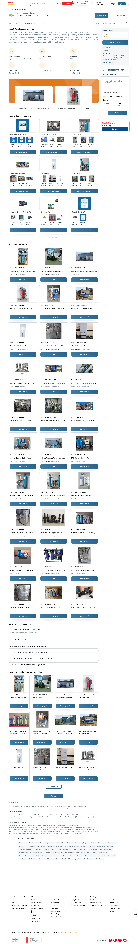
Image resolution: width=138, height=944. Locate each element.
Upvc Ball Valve (88, 859)
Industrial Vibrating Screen (37, 846)
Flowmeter (59, 846)
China (18, 932)
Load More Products (53, 786)
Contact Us (34, 915)
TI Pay (53, 905)
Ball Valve (64, 855)
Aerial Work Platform (80, 849)
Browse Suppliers (95, 902)
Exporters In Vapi (107, 62)
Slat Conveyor (91, 852)
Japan (13, 932)
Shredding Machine (25, 849)
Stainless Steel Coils (45, 859)
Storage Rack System (95, 849)
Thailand (29, 932)
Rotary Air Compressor (72, 846)
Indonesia (43, 932)
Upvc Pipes (77, 859)
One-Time (109, 96)
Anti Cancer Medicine (76, 855)
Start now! (115, 129)
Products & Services (28, 23)
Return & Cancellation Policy (19, 905)
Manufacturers (114, 900)
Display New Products (77, 900)
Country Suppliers (115, 905)
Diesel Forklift (67, 849)
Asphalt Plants (80, 852)
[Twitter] (120, 940)
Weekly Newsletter (36, 924)
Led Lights (45, 855)
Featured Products (115, 908)
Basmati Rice (61, 843)
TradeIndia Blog (36, 905)
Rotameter (50, 846)
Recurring (120, 96)
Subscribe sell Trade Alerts (98, 905)
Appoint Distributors (57, 917)
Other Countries (73, 932)
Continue (118, 113)
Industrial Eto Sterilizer (88, 846)
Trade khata (54, 908)
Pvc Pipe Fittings (67, 859)
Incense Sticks (101, 855)
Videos (112, 911)
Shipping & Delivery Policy (19, 908)
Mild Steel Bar (23, 852)
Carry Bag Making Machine (88, 843)
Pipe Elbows (99, 859)
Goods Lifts (22, 859)
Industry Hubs (114, 902)
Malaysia (36, 932)
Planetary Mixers (24, 855)
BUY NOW (22, 279)
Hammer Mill (37, 849)
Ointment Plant (102, 852)
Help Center (15, 900)
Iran (66, 932)
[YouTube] (125, 940)
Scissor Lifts (22, 846)
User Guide (14, 902)
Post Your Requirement (97, 900)
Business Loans (55, 911)
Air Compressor (89, 855)
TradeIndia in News (37, 908)
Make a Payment (36, 921)
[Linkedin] (115, 940)
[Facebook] (110, 940)
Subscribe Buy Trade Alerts (79, 905)
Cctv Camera (55, 855)
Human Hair (22, 843)
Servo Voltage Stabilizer (47, 843)
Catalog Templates (56, 914)
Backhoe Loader (72, 843)
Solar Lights (111, 855)
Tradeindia (11, 9)
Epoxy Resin (108, 849)
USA (62, 932)
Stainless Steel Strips (52, 852)
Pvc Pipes (56, 859)
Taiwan (23, 932)
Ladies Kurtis (36, 855)
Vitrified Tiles (32, 859)
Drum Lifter (101, 843)
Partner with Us (35, 918)
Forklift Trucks (33, 843)
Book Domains (55, 902)
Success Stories (36, 902)
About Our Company (37, 900)
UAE (49, 932)
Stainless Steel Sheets (36, 852)
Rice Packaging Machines (105, 846)
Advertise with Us (56, 900)
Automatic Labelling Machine (52, 849)
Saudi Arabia (55, 932)
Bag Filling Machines (67, 852)
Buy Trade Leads (76, 902)
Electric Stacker (112, 843)
